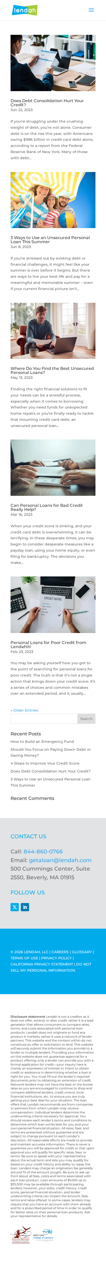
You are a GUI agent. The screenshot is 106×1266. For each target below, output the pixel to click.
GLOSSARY (82, 952)
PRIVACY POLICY (56, 958)
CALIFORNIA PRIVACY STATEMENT (42, 964)
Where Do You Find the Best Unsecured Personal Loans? (52, 370)
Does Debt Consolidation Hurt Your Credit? (47, 102)
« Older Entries (24, 710)
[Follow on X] (15, 907)
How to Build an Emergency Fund (42, 741)
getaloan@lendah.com (60, 860)
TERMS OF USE (24, 958)
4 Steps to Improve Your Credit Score (45, 763)
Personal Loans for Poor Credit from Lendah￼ (48, 644)
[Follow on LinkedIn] (25, 907)
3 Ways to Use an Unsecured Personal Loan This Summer (50, 239)
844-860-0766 (43, 851)
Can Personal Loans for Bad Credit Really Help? (47, 507)
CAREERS (60, 952)
